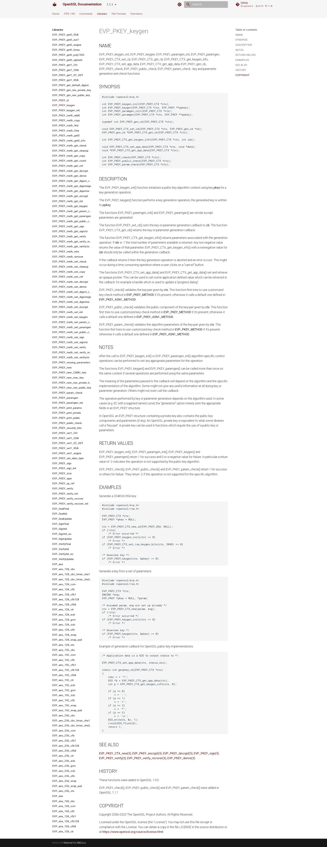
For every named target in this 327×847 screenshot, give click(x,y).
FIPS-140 (69, 13)
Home (55, 13)
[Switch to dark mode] (179, 4)
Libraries (102, 13)
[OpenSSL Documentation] (54, 4)
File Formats (119, 13)
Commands (85, 13)
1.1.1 (110, 4)
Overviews (136, 13)
